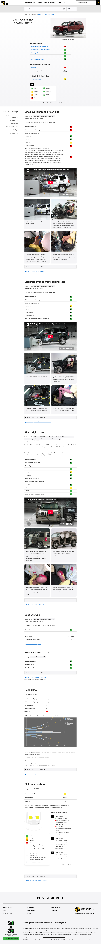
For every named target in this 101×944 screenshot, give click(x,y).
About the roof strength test (33, 644)
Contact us (54, 910)
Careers (29, 913)
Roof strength (34, 56)
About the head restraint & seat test (36, 677)
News (40, 2)
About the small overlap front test (35, 271)
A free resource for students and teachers (84, 913)
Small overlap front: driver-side (39, 46)
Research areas (49, 2)
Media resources (56, 907)
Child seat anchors (13, 133)
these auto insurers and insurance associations (54, 937)
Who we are (30, 907)
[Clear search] (64, 9)
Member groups (31, 910)
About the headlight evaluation (34, 774)
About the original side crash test (35, 604)
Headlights (33, 67)
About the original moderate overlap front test (38, 422)
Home (26, 14)
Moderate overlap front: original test (40, 49)
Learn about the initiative (11, 938)
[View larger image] (37, 209)
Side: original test (35, 53)
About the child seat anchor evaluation (36, 880)
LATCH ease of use (36, 79)
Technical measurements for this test (35, 266)
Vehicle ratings (29, 2)
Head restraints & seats (37, 59)
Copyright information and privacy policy (81, 939)
